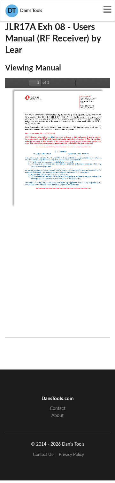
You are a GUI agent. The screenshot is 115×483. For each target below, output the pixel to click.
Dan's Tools (25, 11)
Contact (57, 408)
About (57, 415)
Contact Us (43, 455)
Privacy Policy (71, 455)
